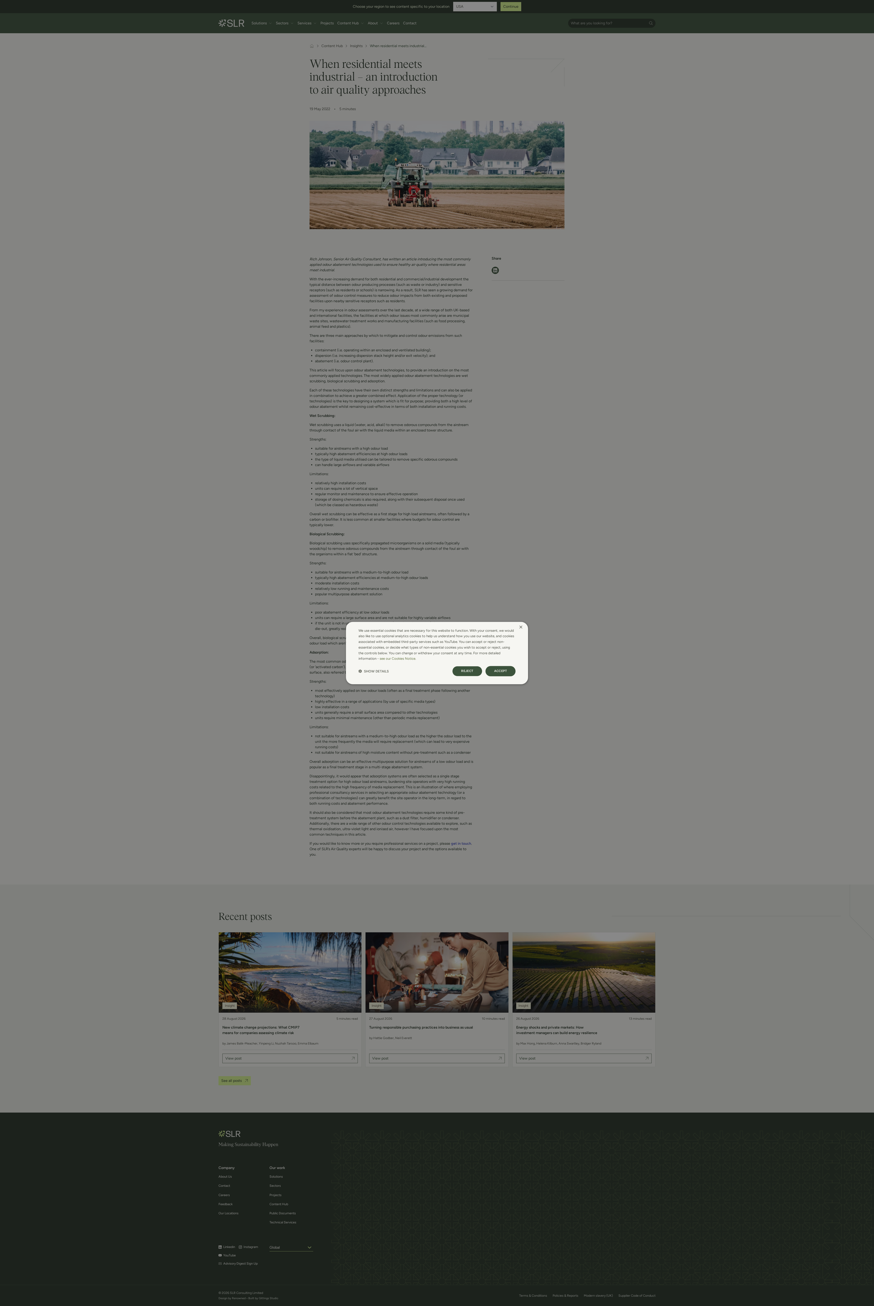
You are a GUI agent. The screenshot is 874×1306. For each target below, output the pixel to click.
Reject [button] (467, 671)
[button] (373, 671)
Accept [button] (500, 671)
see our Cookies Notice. (398, 659)
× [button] (520, 627)
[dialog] (437, 653)
